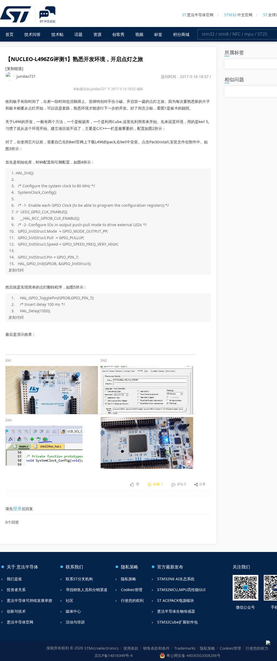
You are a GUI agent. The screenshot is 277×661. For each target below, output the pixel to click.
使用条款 (130, 648)
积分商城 (181, 34)
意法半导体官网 (197, 14)
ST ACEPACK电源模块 (175, 600)
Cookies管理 (131, 589)
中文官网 (238, 14)
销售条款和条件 (156, 648)
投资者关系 (16, 589)
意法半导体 (27, 567)
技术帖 (57, 34)
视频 (139, 34)
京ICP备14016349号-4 (113, 655)
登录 (17, 508)
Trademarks (185, 648)
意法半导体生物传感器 (176, 611)
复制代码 (15, 270)
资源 (97, 34)
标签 (158, 34)
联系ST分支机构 (79, 578)
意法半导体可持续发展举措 (29, 600)
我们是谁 (14, 578)
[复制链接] (14, 68)
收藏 (157, 484)
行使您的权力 (257, 648)
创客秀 (118, 34)
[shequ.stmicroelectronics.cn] (28, 15)
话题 (78, 34)
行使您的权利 (132, 600)
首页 (9, 34)
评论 (181, 484)
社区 (69, 600)
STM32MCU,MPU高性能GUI (181, 589)
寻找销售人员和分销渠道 (86, 589)
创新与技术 (16, 611)
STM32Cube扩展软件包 (177, 622)
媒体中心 (73, 611)
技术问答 (32, 34)
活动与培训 (75, 622)
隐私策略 (128, 578)
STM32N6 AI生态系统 (175, 578)
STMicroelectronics (101, 648)
